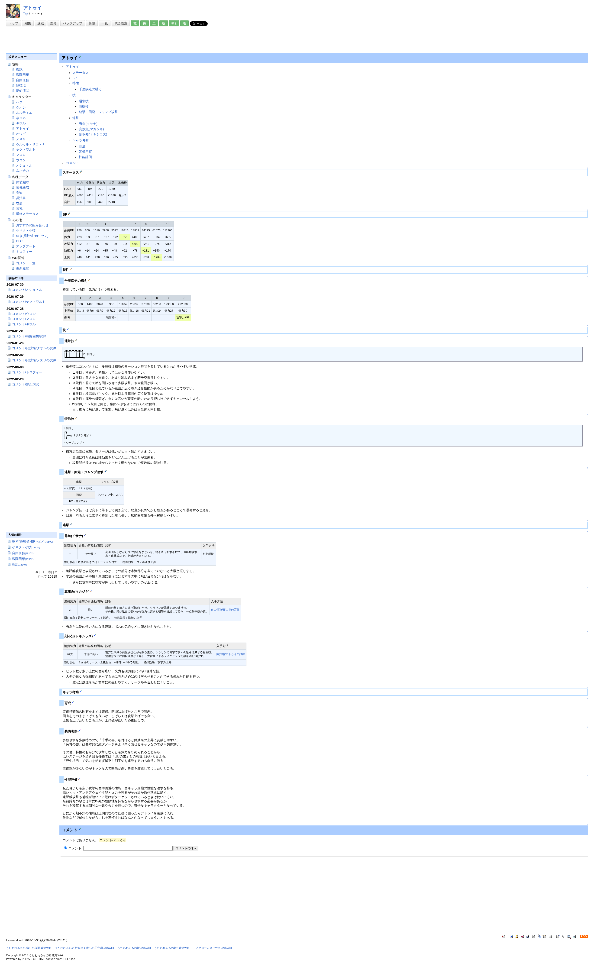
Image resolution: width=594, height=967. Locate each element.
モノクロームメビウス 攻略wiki (212, 948)
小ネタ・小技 (26, 230)
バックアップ (72, 23)
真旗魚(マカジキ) (91, 129)
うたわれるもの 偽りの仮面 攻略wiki (28, 948)
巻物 (19, 192)
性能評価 (85, 157)
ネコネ (21, 118)
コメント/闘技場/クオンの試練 (34, 348)
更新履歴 (22, 268)
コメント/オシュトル (27, 289)
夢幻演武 (22, 91)
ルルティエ (24, 112)
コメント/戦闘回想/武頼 (29, 336)
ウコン (21, 160)
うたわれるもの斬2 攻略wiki (171, 948)
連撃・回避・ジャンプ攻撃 (98, 112)
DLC (19, 241)
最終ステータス (27, 214)
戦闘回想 (22, 75)
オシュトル (24, 165)
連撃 (75, 118)
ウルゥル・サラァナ (30, 144)
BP (74, 78)
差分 (53, 23)
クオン (21, 107)
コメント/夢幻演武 (25, 384)
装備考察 (85, 151)
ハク (19, 102)
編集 (28, 23)
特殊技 (84, 106)
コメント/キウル (24, 324)
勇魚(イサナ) (88, 124)
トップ (13, 23)
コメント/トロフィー (27, 372)
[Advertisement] (90, 39)
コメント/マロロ (24, 319)
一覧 (104, 23)
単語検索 (120, 23)
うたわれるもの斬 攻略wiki (134, 948)
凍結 (40, 23)
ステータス (80, 72)
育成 (82, 146)
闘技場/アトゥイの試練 (230, 654)
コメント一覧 (26, 263)
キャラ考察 (80, 140)
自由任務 (22, 80)
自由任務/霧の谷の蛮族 (225, 609)
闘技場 (21, 85)
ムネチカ (22, 170)
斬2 (174, 23)
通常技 (84, 101)
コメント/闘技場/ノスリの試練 (34, 360)
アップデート (26, 246)
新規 (92, 23)
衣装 (19, 203)
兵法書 (21, 198)
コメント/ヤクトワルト (28, 302)
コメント (72, 163)
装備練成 (22, 187)
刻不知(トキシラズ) (93, 134)
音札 (19, 208)
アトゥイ (32, 7)
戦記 (19, 69)
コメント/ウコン (24, 314)
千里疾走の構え (90, 89)
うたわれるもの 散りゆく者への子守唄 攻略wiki (84, 948)
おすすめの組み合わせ (32, 225)
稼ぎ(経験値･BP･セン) (32, 236)
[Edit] (80, 57)
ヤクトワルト (26, 149)
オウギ (21, 134)
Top (25, 14)
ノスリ (21, 139)
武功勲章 (22, 182)
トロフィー (24, 251)
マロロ (21, 155)
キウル (21, 123)
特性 (75, 83)
